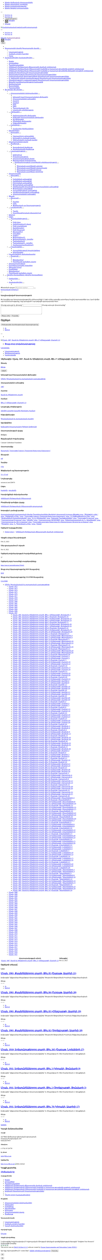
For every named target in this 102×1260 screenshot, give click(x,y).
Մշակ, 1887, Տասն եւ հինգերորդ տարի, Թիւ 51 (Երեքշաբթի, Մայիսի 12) (41, 709)
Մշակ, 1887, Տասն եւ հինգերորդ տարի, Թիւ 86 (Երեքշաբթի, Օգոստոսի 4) (42, 775)
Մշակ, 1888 (13, 892)
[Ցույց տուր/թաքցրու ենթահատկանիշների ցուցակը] (9, 112)
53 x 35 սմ (4, 474)
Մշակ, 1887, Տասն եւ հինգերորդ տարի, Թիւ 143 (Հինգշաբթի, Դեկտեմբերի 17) (44, 883)
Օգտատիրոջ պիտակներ (23, 136)
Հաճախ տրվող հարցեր (19, 54)
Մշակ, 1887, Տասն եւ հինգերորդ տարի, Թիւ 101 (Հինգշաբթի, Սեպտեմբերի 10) (44, 803)
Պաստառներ (14, 88)
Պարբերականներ (16, 65)
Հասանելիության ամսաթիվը (25, 190)
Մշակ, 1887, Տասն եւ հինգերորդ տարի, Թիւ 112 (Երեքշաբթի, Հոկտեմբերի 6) (44, 824)
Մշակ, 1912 (13, 937)
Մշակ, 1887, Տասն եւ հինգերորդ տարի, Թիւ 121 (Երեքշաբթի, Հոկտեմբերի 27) (44, 841)
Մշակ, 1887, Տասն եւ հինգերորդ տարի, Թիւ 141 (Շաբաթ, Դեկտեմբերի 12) (42, 879)
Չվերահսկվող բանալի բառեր (25, 140)
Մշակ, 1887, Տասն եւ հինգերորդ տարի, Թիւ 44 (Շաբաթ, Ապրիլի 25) (40, 696)
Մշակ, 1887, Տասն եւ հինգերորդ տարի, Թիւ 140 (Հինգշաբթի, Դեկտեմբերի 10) (44, 877)
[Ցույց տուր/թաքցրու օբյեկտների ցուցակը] (33, 58)
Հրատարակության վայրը (23, 158)
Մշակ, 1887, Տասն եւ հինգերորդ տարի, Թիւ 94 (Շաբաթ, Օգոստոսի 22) (41, 790)
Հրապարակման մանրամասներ (24, 93)
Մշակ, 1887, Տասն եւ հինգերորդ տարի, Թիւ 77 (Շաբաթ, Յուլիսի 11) (40, 758)
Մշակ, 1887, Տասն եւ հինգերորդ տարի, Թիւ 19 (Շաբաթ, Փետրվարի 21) (41, 649)
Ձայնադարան (15, 84)
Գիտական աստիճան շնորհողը (30, 172)
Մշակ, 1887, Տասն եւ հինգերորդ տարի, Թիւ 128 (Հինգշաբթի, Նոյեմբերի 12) (43, 854)
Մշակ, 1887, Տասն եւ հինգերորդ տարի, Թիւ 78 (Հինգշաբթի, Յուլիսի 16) (41, 760)
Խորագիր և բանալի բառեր (24, 138)
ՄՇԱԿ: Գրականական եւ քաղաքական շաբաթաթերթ (23, 379)
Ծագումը (14, 256)
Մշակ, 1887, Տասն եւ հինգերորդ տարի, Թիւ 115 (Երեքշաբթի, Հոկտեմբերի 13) (44, 830)
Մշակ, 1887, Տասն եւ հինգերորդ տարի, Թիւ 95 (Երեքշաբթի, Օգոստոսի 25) (43, 792)
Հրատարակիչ (15, 173)
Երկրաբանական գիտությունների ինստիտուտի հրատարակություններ (39, 76)
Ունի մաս (17, 222)
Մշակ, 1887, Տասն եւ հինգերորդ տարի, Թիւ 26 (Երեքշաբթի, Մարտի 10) (41, 662)
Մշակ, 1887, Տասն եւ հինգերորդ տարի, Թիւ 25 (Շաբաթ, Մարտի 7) (39, 660)
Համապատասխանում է (23, 245)
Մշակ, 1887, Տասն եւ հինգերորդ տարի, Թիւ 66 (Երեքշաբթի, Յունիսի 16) (42, 737)
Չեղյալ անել (6, 316)
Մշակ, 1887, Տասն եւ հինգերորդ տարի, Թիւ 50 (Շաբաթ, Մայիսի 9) (39, 707)
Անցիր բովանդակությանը (15, 6)
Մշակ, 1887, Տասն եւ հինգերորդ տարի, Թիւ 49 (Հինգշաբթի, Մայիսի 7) (41, 705)
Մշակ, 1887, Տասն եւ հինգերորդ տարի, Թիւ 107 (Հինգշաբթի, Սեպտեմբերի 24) (44, 815)
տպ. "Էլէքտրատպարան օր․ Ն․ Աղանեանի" (79, 520)
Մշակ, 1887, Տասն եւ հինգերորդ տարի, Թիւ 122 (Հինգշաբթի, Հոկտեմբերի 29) (44, 843)
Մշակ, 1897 (13, 909)
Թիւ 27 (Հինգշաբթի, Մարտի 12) (13, 403)
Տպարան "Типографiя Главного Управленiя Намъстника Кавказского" (26, 451)
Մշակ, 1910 (13, 934)
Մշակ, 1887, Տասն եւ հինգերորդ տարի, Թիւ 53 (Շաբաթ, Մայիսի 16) (40, 713)
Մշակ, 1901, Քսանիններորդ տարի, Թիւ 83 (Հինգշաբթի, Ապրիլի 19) (41, 1011)
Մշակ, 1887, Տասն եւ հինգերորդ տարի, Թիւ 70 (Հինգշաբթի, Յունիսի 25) (42, 745)
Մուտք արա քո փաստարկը (54, 305)
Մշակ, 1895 (13, 905)
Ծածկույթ (14, 144)
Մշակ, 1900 (13, 915)
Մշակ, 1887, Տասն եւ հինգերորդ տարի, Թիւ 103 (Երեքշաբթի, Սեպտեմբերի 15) (44, 807)
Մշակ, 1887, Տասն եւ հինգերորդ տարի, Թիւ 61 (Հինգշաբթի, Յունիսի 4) (41, 728)
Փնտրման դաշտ (8, 287)
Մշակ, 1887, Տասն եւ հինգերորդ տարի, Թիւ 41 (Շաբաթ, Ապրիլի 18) (40, 690)
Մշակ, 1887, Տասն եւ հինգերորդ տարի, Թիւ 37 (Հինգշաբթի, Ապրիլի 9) (41, 683)
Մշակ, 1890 (13, 896)
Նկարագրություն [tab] (12, 351)
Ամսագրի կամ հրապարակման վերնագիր (30, 97)
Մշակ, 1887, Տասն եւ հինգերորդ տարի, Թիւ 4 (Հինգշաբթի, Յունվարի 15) (42, 620)
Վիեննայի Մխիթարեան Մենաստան (16, 498)
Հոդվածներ (14, 63)
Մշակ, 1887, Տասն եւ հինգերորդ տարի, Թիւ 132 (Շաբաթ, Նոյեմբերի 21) (41, 862)
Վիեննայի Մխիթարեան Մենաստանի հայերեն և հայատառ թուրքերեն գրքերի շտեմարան (46, 69)
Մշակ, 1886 (13, 611)
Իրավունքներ (16, 247)
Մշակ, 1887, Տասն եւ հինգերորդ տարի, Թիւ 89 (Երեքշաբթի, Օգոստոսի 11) (43, 781)
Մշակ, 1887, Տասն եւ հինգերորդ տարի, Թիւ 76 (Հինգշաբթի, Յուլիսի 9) (41, 756)
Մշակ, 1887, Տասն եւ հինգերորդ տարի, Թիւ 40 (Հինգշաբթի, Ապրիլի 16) (41, 688)
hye (6, 15)
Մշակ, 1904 (13, 922)
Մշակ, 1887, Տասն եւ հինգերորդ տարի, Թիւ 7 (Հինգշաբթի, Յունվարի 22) (42, 626)
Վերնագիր (15, 112)
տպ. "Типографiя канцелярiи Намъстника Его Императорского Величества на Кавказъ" (58, 522)
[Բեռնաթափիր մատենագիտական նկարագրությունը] (3, 983)
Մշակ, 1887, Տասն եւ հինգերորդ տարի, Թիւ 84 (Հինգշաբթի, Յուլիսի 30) (41, 771)
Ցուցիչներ (9, 90)
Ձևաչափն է (18, 232)
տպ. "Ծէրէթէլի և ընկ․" (89, 514)
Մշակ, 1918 (13, 949)
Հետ (3, 43)
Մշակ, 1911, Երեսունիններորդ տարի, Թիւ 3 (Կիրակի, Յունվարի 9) (40, 1068)
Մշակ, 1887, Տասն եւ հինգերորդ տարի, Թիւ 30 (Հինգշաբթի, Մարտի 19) (41, 669)
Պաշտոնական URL (21, 108)
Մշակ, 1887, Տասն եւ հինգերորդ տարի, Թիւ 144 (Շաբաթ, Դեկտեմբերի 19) (42, 885)
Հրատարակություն (17, 263)
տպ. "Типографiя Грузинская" (84, 518)
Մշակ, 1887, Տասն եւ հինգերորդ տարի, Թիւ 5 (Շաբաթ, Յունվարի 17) (40, 622)
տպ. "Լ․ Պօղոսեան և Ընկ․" (21, 524)
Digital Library (10, 532)
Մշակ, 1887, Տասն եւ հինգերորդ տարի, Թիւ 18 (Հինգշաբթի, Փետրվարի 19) (43, 647)
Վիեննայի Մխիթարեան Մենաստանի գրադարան (21, 506)
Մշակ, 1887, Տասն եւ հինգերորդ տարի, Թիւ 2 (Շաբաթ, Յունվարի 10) (40, 617)
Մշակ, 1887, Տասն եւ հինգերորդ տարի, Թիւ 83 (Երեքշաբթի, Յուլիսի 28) (41, 769)
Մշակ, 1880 (13, 601)
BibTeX (7, 330)
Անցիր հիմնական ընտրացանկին (19, 2)
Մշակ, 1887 (13, 613)
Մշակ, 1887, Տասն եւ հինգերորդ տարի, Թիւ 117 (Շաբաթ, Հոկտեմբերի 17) (42, 834)
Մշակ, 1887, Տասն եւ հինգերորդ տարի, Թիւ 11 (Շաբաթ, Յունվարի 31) (41, 634)
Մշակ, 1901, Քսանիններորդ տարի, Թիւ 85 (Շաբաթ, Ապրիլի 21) (38, 973)
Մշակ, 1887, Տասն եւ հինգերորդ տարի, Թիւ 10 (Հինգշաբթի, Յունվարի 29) (42, 632)
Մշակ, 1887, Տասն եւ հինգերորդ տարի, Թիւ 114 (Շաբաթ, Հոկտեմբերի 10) (42, 828)
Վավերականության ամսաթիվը (26, 192)
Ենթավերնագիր (19, 123)
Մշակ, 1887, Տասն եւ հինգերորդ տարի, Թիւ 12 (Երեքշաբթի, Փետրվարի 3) (43, 635)
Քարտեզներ (14, 86)
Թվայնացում (18, 260)
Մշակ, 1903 (13, 920)
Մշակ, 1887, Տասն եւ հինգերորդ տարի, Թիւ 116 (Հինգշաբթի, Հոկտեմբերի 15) (44, 832)
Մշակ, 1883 (13, 607)
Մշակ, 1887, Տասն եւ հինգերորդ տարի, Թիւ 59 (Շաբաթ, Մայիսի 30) (40, 724)
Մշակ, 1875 (13, 592)
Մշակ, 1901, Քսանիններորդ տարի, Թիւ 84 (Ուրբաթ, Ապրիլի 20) (38, 992)
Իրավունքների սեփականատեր (22, 254)
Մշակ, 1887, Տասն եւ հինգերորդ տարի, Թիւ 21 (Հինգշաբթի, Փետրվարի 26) (43, 652)
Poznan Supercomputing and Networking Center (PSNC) (59, 1247)
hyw (8, 15)
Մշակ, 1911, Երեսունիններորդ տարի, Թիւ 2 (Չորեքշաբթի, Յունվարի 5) (43, 1087)
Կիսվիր (12, 20)
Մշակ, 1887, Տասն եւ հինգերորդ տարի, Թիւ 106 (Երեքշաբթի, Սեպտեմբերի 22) (44, 813)
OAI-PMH (4, 581)
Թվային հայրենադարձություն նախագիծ (26, 82)
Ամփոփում (17, 155)
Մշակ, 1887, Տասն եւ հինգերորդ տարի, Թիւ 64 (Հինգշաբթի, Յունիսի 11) (42, 734)
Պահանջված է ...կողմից (22, 243)
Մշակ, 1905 (13, 924)
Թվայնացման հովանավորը (24, 160)
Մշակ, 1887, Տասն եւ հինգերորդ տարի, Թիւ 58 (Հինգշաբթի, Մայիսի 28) (41, 722)
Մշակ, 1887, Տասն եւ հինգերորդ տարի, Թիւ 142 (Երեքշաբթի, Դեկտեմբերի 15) (44, 881)
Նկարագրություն (16, 52)
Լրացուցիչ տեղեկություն (23, 110)
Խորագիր (14, 132)
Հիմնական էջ (8, 1172)
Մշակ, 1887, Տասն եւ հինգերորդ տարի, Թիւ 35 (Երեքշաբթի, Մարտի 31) (41, 679)
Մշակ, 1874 (13, 590)
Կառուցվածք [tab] (10, 355)
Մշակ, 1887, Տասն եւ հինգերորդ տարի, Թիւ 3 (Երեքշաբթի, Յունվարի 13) (42, 618)
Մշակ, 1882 (13, 605)
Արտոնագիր (18, 252)
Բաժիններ (13, 269)
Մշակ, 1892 (13, 900)
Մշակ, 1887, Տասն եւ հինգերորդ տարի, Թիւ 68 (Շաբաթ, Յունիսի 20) (40, 741)
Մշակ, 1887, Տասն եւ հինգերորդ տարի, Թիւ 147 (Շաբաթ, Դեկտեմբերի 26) (42, 890)
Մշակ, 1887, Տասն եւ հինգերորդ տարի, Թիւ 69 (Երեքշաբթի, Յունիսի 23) (42, 743)
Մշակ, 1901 (13, 917)
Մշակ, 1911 (13, 936)
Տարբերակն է (18, 228)
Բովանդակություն (20, 157)
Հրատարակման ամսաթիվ (24, 194)
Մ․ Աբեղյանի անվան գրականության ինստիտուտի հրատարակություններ (40, 78)
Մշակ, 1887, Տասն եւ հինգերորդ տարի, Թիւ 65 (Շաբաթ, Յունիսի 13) (40, 735)
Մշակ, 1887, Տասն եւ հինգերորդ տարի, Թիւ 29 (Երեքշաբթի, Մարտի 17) (41, 667)
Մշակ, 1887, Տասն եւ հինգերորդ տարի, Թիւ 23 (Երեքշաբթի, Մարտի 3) (41, 656)
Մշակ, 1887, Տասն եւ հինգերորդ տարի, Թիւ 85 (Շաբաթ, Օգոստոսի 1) (41, 773)
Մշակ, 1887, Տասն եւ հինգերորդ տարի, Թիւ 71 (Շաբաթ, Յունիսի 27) (40, 747)
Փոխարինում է (19, 237)
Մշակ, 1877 (13, 596)
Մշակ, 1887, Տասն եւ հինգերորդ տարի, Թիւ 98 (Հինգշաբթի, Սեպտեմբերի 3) (44, 798)
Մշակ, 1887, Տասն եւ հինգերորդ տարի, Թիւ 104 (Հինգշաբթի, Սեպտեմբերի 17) (44, 809)
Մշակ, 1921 (13, 954)
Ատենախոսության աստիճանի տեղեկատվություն (35, 162)
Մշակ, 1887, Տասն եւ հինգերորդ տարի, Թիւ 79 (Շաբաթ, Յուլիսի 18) (40, 762)
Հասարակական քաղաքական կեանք (17, 514)
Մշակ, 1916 (13, 945)
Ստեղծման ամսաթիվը (22, 179)
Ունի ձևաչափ (19, 230)
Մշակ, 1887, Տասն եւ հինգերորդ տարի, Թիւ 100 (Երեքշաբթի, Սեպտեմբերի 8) (44, 802)
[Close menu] (1, 29)
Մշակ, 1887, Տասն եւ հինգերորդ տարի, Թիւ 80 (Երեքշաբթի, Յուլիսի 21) (41, 764)
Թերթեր (76, 514)
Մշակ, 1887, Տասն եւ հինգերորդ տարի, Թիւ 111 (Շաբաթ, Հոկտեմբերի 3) (42, 822)
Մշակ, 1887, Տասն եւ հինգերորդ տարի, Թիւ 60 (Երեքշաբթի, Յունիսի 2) (41, 726)
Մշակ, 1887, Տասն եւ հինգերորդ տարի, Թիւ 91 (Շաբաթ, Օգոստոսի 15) (41, 785)
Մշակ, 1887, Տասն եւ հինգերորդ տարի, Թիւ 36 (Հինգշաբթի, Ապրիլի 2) (41, 681)
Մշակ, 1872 (13, 586)
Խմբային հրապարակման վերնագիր (28, 117)
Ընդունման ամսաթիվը (22, 183)
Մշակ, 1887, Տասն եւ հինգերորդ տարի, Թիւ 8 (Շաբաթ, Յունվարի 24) (40, 628)
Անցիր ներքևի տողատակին (16, 8)
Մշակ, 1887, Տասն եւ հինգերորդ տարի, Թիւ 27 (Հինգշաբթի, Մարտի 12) (41, 664)
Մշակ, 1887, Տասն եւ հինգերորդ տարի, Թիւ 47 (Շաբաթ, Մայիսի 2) (39, 701)
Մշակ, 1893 (13, 902)
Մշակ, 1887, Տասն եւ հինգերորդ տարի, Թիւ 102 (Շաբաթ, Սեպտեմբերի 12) (43, 805)
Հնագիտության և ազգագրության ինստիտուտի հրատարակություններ (39, 80)
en (11, 15)
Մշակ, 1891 (13, 898)
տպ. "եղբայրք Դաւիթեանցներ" (60, 518)
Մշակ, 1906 (13, 926)
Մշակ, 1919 (13, 951)
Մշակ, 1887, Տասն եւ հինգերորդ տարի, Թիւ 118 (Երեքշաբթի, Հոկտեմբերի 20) (44, 835)
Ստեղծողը (15, 125)
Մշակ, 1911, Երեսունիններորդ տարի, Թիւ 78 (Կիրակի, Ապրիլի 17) (40, 1106)
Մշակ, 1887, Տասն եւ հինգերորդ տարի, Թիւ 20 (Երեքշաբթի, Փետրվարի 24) (43, 651)
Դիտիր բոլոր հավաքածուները (17, 1195)
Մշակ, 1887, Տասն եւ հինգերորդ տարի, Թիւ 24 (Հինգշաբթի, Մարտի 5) (41, 658)
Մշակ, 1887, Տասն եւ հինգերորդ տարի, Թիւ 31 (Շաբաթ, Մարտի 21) (40, 671)
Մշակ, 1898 (13, 911)
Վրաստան (61, 514)
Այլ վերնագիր (18, 119)
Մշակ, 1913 (13, 939)
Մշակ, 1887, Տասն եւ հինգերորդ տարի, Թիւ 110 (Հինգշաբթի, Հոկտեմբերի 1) (44, 820)
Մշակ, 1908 (13, 930)
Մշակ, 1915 (13, 943)
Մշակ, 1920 (13, 953)
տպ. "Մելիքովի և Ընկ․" (10, 516)
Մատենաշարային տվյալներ (21, 265)
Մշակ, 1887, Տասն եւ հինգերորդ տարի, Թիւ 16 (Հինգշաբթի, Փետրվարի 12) (43, 643)
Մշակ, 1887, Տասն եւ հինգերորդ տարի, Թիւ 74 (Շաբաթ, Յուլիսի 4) (39, 752)
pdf (2, 458)
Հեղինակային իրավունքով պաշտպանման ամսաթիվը (36, 187)
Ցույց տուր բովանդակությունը (20, 344)
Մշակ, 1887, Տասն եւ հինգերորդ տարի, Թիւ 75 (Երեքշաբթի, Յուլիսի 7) (41, 754)
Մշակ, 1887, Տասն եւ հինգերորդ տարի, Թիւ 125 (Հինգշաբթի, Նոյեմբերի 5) (43, 849)
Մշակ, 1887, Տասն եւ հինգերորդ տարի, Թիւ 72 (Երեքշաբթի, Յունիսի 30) (42, 749)
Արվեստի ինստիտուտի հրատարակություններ (28, 73)
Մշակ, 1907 (13, 928)
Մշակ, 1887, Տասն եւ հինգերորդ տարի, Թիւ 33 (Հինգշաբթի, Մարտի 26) (41, 675)
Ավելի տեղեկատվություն (40, 1251)
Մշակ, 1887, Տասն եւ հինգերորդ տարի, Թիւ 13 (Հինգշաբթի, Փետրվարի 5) (43, 637)
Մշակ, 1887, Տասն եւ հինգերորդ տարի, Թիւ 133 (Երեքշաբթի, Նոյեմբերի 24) (43, 864)
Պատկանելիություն (19, 218)
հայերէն (4, 490)
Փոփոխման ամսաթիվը (23, 188)
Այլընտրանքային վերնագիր (24, 115)
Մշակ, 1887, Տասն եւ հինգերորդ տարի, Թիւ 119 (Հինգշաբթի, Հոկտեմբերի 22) (44, 837)
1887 (2, 387)
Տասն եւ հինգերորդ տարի (12, 395)
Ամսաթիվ (14, 175)
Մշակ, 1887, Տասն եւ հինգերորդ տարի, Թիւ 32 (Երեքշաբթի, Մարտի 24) (41, 673)
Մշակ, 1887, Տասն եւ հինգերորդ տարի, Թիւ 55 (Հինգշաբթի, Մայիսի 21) (41, 717)
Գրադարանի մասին (13, 48)
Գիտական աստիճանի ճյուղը (29, 170)
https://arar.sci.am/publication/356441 (12, 565)
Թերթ (3, 367)
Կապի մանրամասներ (14, 1226)
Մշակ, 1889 (13, 894)
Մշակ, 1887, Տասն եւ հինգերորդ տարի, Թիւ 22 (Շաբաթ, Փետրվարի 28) (41, 654)
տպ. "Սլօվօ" (37, 524)
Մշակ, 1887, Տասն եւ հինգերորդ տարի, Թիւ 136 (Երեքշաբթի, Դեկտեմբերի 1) (44, 869)
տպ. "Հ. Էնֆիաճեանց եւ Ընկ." (78, 516)
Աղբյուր (12, 215)
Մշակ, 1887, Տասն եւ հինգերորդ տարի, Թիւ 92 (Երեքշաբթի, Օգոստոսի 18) (43, 786)
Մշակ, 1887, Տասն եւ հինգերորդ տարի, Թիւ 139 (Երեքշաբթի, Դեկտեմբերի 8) (44, 875)
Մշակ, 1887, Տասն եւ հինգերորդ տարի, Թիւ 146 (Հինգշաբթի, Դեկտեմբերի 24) (44, 888)
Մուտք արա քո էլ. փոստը (12, 305)
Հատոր (16, 101)
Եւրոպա (69, 514)
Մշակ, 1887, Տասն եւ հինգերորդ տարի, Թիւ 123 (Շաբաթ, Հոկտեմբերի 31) (42, 845)
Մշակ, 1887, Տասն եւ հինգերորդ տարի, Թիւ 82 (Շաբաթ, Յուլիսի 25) (40, 768)
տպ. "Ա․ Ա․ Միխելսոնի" (37, 518)
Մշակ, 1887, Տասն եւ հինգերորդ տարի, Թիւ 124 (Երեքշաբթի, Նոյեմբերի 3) (43, 847)
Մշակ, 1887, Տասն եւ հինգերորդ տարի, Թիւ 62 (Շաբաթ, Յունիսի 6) (40, 730)
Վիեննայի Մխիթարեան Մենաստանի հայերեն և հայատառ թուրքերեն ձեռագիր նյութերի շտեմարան (51, 71)
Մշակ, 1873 (13, 588)
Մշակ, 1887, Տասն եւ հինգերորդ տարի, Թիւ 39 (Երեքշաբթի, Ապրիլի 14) (41, 686)
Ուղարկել (15, 316)
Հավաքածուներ (12, 58)
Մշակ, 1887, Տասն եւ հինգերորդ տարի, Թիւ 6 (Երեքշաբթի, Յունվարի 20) (42, 624)
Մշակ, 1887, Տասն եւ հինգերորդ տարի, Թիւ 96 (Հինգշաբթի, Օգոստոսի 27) (43, 794)
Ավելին (3, 1125)
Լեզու (11, 217)
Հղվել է (15, 235)
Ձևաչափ (14, 198)
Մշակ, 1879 (13, 600)
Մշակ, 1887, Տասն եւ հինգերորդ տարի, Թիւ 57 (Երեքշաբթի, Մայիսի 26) (41, 720)
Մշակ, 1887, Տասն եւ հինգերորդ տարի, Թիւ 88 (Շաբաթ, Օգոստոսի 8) (41, 779)
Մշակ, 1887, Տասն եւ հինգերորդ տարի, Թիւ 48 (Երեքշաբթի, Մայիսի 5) (41, 703)
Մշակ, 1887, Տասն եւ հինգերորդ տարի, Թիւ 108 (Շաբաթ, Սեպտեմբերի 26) (43, 817)
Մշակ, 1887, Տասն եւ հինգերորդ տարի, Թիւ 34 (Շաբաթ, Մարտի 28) (40, 677)
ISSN (14, 104)
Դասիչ (15, 211)
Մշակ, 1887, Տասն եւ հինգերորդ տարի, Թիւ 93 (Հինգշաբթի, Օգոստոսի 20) (43, 788)
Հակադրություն (11, 18)
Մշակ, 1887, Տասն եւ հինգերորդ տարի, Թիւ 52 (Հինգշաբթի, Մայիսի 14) (41, 711)
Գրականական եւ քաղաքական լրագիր (17, 419)
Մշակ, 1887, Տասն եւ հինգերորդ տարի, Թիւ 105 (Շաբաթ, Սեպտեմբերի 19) (43, 811)
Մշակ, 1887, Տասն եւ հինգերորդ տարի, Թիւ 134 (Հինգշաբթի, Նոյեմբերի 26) (43, 866)
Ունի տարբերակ (20, 226)
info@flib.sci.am (6, 1156)
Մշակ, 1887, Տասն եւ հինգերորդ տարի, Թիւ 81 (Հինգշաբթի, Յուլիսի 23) (41, 766)
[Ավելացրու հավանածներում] (1, 983)
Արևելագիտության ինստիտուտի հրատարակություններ (32, 74)
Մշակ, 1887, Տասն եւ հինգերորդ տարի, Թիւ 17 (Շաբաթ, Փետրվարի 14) (41, 645)
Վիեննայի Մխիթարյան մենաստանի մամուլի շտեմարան (32, 67)
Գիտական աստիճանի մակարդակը (32, 168)
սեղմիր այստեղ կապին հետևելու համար (18, 411)
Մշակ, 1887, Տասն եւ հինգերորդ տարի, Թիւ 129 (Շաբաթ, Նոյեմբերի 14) (41, 856)
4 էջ (2, 466)
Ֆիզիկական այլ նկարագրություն (27, 205)
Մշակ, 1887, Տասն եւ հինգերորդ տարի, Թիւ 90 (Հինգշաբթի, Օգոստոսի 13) (43, 783)
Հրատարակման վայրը (18, 142)
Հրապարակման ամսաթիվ (24, 99)
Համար (16, 103)
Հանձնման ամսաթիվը (22, 181)
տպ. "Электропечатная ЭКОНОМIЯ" (47, 520)
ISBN (14, 106)
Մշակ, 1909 (13, 932)
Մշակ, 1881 (13, 603)
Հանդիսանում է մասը (22, 224)
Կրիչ (15, 203)
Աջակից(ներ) (14, 130)
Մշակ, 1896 (13, 907)
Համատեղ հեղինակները (23, 129)
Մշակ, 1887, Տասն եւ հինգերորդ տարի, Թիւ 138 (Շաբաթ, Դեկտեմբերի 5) (42, 873)
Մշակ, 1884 (13, 609)
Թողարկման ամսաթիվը (23, 185)
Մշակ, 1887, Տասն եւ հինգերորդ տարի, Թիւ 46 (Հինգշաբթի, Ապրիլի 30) (41, 700)
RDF (2, 573)
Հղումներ (17, 233)
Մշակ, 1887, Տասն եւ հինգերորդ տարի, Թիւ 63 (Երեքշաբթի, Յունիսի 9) (41, 732)
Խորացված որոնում (9, 289)
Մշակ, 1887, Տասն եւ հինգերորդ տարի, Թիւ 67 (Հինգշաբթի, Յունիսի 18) (42, 739)
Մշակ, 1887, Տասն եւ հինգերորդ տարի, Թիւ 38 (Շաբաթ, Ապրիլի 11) (40, 684)
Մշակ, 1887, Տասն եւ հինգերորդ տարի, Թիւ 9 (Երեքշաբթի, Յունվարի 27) (42, 630)
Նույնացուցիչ (16, 207)
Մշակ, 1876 (13, 594)
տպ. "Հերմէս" (28, 520)
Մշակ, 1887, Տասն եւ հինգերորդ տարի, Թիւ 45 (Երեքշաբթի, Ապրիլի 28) (41, 698)
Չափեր (16, 202)
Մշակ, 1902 (13, 919)
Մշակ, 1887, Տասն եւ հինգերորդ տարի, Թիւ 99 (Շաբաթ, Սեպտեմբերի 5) (42, 800)
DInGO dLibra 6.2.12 (21, 1247)
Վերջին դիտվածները (16, 275)
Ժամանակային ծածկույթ (23, 149)
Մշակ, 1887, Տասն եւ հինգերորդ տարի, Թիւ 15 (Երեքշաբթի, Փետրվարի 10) (43, 641)
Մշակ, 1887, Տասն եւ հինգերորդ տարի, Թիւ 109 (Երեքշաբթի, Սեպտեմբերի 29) (44, 819)
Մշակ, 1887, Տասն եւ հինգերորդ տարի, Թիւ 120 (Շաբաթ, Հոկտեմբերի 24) (42, 839)
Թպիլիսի (52, 514)
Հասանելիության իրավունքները (26, 250)
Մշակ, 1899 (13, 913)
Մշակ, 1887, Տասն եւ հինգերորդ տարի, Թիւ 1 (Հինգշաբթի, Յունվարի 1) (42, 615)
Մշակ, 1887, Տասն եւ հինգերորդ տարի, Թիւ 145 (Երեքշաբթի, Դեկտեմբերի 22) (44, 886)
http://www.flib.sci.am (8, 1164)
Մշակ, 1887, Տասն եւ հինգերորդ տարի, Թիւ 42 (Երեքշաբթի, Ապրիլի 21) (41, 692)
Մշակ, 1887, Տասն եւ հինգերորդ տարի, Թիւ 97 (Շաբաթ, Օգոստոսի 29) (41, 796)
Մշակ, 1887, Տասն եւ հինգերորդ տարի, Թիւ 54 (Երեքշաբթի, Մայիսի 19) (41, 715)
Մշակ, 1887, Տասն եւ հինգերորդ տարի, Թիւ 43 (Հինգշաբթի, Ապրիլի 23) (41, 694)
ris (5, 328)
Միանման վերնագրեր (22, 121)
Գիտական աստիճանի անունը (30, 166)
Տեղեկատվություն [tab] (12, 353)
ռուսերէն (12, 490)
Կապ (11, 56)
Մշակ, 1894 (13, 903)
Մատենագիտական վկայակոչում (27, 213)
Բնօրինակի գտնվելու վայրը (24, 262)
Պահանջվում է (19, 241)
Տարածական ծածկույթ (22, 147)
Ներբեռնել (5, 348)
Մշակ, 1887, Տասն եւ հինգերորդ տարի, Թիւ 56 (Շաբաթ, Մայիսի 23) (40, 718)
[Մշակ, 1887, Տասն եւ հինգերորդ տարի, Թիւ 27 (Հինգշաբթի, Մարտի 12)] (30, 340)
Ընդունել (55, 1251)
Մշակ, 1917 (13, 947)
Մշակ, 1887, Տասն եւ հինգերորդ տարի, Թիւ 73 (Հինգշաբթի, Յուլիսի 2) (41, 751)
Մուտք (7, 24)
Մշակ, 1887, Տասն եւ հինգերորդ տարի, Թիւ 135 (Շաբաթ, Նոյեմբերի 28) (41, 868)
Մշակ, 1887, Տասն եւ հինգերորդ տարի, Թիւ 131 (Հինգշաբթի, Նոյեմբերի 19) (43, 860)
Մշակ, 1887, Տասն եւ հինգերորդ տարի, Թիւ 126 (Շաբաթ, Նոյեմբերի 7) (41, 851)
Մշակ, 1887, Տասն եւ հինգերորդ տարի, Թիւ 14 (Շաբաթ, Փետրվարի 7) (41, 639)
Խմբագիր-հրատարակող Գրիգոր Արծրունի (19, 427)
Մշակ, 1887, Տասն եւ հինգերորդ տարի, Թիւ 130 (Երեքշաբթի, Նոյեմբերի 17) (43, 858)
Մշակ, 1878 (13, 598)
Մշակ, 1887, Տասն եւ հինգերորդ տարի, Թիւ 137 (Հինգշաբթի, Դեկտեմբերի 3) (44, 871)
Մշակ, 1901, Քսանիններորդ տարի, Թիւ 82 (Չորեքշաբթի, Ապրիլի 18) (41, 1030)
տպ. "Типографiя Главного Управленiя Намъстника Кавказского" (43, 516)
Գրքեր (11, 61)
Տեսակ (11, 196)
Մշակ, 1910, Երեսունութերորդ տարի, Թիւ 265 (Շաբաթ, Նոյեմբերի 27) (42, 1049)
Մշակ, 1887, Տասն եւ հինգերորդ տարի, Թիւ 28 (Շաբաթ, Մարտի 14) (40, 666)
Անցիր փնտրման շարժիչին (16, 4)
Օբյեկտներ (13, 278)
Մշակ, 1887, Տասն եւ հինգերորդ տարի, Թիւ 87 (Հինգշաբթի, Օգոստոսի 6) (42, 777)
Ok (2, 1254)
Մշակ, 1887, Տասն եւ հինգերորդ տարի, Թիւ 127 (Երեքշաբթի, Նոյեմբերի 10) (43, 852)
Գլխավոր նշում (15, 267)
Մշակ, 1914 (13, 941)
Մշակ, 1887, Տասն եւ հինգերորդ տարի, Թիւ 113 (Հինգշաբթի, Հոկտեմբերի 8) (44, 826)
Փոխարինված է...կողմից (23, 239)
